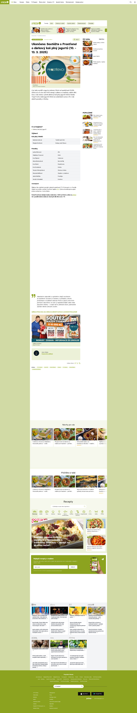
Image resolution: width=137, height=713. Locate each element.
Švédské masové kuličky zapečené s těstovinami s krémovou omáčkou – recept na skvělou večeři (52, 541)
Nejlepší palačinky (74, 681)
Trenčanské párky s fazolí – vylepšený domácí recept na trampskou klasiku (97, 131)
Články (27, 2)
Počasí (81, 677)
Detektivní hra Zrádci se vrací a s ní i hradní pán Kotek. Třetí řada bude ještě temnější (59, 617)
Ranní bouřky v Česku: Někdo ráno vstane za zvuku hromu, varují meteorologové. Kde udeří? (40, 624)
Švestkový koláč (83, 681)
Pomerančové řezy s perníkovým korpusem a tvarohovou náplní (98, 124)
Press (51, 694)
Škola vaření (42, 2)
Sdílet (77, 40)
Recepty (22, 2)
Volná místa (35, 694)
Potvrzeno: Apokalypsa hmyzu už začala (77, 616)
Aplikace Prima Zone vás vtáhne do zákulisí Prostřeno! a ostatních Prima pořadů (54, 312)
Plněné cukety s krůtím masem (98, 43)
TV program (64, 677)
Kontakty (51, 699)
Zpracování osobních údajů (55, 701)
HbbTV (34, 699)
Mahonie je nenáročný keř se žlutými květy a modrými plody (77, 649)
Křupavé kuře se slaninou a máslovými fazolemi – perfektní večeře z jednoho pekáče (64, 443)
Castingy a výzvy (53, 697)
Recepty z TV (50, 2)
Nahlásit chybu (36, 708)
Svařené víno (66, 679)
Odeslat (73, 567)
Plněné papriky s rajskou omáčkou (99, 62)
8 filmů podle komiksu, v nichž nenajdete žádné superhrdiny (39, 656)
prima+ (74, 195)
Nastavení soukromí (54, 708)
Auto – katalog (41, 679)
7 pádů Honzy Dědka (50, 679)
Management (52, 692)
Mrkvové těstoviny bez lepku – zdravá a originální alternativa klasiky (95, 548)
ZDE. (58, 189)
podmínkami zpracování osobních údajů (54, 570)
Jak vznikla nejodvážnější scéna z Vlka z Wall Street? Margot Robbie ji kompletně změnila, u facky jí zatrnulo (40, 665)
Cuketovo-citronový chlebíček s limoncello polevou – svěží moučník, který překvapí (41, 443)
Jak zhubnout (39, 677)
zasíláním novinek (45, 298)
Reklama (35, 697)
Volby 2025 (59, 679)
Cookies (34, 703)
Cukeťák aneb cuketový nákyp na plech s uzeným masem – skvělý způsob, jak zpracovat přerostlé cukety (47, 32)
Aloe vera (85, 679)
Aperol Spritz (96, 56)
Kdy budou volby (88, 677)
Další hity (101, 39)
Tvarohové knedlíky (65, 681)
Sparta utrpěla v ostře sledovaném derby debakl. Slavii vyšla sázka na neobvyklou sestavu (40, 631)
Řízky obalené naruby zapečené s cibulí (97, 116)
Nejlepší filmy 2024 (47, 677)
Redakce (51, 706)
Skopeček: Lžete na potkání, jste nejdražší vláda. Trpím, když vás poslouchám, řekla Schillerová (39, 617)
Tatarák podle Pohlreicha (76, 679)
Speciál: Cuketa (60, 2)
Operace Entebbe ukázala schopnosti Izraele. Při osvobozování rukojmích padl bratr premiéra (77, 625)
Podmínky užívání (36, 701)
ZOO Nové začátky (97, 677)
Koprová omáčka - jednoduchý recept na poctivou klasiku (96, 30)
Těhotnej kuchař (70, 2)
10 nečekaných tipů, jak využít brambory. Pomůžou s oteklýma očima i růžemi (77, 657)
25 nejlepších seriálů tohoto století (40, 648)
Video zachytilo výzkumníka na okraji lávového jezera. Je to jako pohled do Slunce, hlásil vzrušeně (77, 631)
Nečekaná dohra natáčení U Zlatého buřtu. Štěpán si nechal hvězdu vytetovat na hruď (58, 631)
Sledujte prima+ (79, 2)
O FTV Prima (35, 692)
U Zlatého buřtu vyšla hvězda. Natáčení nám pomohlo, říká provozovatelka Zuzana (57, 624)
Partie (76, 677)
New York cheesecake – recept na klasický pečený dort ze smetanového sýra (98, 139)
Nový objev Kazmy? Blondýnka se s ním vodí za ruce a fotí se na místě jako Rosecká (59, 664)
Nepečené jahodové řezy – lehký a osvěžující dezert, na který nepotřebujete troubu (72, 31)
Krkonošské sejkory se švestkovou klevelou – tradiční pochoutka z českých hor (85, 443)
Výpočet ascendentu (54, 681)
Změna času (71, 677)
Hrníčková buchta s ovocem (98, 49)
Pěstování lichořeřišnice (94, 679)
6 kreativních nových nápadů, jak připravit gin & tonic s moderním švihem (98, 146)
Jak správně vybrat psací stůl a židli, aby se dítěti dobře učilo (77, 663)
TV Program (34, 2)
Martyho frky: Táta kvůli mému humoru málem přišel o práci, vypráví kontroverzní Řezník (58, 650)
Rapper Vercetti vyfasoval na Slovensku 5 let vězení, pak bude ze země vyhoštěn (59, 657)
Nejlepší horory (56, 677)
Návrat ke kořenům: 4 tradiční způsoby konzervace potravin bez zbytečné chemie (85, 491)
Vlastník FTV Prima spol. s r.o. (39, 706)
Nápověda (52, 703)
